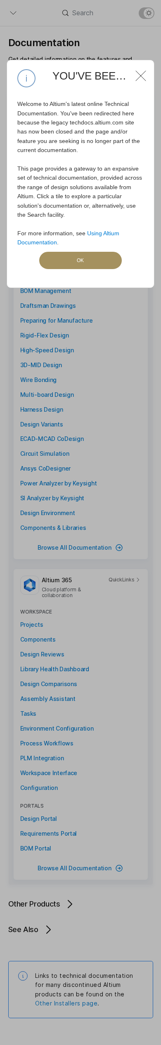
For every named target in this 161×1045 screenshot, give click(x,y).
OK (80, 260)
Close (137, 72)
